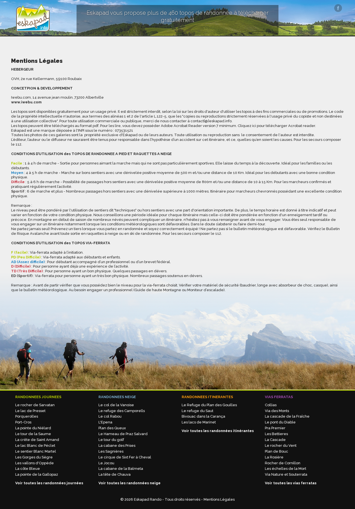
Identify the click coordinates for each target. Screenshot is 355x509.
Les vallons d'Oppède (34, 463)
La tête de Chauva (114, 474)
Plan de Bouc (276, 451)
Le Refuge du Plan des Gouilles (209, 405)
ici (254, 126)
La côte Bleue (27, 468)
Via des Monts (277, 411)
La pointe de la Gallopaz (36, 474)
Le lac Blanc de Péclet (35, 445)
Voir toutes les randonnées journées (49, 483)
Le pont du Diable (280, 422)
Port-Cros (23, 422)
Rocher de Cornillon (282, 463)
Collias (271, 405)
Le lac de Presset (30, 411)
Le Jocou (106, 463)
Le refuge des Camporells (121, 411)
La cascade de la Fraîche (287, 416)
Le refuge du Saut (197, 411)
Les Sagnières (110, 451)
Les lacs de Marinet (199, 422)
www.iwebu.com (26, 102)
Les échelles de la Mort (285, 468)
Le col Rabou (109, 416)
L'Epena (105, 422)
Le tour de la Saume (33, 434)
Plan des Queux (112, 428)
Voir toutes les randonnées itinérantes (218, 431)
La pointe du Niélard (33, 428)
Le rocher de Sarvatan (35, 405)
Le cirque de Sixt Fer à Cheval (124, 457)
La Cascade (275, 440)
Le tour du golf (111, 440)
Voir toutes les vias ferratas (290, 483)
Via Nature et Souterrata (286, 474)
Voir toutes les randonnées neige (129, 483)
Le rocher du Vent (280, 445)
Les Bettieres (276, 434)
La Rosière (274, 457)
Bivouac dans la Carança (203, 416)
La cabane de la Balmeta (120, 468)
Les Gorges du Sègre (34, 457)
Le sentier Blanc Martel (35, 451)
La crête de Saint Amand (37, 440)
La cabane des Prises (116, 445)
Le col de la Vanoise (116, 405)
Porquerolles (26, 416)
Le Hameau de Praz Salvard (123, 434)
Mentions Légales (219, 499)
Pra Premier (275, 428)
